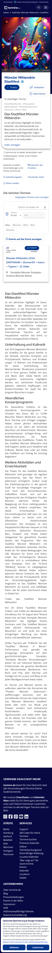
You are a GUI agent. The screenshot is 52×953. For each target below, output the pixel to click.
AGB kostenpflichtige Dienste (18, 911)
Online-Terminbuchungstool (27, 2)
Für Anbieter (8, 2)
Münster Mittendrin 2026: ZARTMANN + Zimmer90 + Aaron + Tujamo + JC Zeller (25, 262)
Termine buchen (28, 839)
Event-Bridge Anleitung (31, 853)
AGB (5, 907)
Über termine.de (12, 889)
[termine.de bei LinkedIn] (27, 817)
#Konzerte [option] (17, 225)
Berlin (6, 829)
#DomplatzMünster (28, 106)
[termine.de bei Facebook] (11, 817)
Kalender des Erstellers (35, 166)
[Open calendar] (44, 207)
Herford (7, 836)
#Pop (24, 109)
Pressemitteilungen (13, 897)
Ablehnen (14, 947)
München (8, 847)
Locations (25, 874)
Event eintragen (45, 2)
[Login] (39, 7)
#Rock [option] (25, 225)
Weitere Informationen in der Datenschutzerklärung (25, 942)
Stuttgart (8, 850)
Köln (5, 843)
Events (23, 867)
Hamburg (8, 832)
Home (6, 12)
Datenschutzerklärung (15, 914)
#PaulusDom (29, 104)
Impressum (9, 904)
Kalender (24, 870)
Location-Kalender (29, 856)
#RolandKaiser (11, 106)
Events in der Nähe (13, 900)
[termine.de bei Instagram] (6, 817)
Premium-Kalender (29, 843)
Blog (5, 893)
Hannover (8, 854)
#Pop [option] (33, 225)
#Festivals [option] (10, 230)
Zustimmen (37, 947)
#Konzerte (9, 109)
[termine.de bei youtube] (21, 817)
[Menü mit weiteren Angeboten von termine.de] (46, 7)
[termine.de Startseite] (13, 6)
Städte (23, 877)
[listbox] (26, 227)
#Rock (18, 109)
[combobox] (16, 215)
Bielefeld (7, 840)
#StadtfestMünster (13, 104)
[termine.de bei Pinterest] (16, 817)
